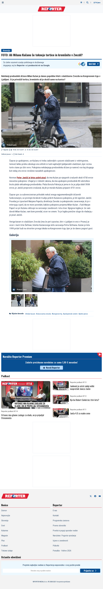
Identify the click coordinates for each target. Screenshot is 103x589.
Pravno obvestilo (59, 525)
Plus (3, 540)
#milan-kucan (30, 314)
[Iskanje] (87, 3)
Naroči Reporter (53, 367)
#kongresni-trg (57, 314)
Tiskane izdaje (7, 550)
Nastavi (92, 64)
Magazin (4, 535)
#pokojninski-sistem (70, 314)
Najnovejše (5, 515)
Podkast (4, 545)
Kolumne (4, 530)
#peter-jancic (83, 314)
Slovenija (6, 50)
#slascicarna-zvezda (43, 314)
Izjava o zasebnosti (60, 540)
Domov (4, 510)
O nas (55, 510)
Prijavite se (89, 570)
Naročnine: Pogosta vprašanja (64, 535)
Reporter (6, 150)
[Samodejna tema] (81, 2)
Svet (3, 525)
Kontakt (56, 515)
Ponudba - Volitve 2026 (62, 550)
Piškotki (56, 545)
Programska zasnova (61, 520)
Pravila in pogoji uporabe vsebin (65, 530)
